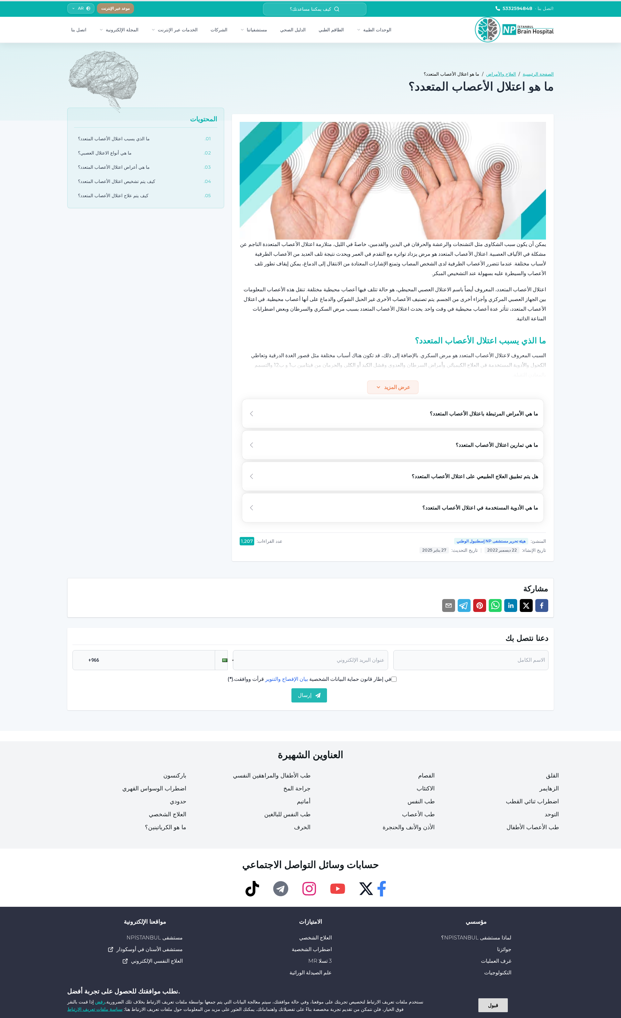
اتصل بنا (78, 30)
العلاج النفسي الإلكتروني (157, 961)
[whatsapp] (495, 605)
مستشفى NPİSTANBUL (154, 938)
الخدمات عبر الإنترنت (178, 30)
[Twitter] (366, 888)
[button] (221, 660)
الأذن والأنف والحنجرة (409, 827)
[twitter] (526, 605)
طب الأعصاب (418, 814)
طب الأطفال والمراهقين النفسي (271, 775)
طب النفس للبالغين (287, 814)
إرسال (304, 695)
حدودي (178, 801)
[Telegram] (281, 888)
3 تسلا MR (320, 961)
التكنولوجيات (497, 973)
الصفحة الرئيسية (538, 74)
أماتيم (303, 801)
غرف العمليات (496, 961)
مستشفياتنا (257, 30)
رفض (100, 1002)
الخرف (302, 827)
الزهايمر (549, 788)
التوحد (552, 814)
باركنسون (174, 775)
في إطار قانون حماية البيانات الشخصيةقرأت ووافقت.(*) (309, 679)
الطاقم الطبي (331, 30)
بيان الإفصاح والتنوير (286, 679)
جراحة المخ (296, 788)
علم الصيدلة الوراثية (310, 973)
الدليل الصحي (293, 30)
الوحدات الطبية (377, 30)
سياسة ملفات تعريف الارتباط (95, 1009)
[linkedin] (510, 605)
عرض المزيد (397, 387)
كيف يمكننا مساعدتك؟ (310, 9)
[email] (448, 605)
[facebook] (541, 605)
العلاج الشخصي (167, 814)
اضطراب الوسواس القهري (154, 788)
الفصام (426, 775)
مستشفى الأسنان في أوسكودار (149, 949)
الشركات (219, 30)
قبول (493, 1005)
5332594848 (528, 8)
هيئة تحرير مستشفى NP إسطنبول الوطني (491, 541)
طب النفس (421, 801)
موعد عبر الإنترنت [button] (115, 8)
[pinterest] (479, 605)
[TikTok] (252, 888)
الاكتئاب (426, 788)
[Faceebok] (381, 888)
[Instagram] (309, 888)
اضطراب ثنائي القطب (532, 801)
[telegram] (464, 605)
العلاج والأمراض (501, 74)
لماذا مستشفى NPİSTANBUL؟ (476, 938)
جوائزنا (504, 949)
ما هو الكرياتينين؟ (165, 827)
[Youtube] (337, 888)
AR (81, 8)
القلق (552, 775)
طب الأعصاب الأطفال (533, 827)
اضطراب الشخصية (312, 949)
